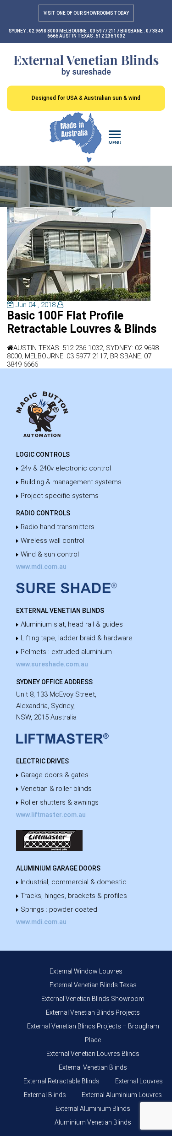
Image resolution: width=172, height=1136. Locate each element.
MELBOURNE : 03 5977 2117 (89, 30)
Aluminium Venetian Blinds (93, 1122)
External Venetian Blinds (93, 1067)
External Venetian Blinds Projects (93, 1012)
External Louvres (139, 1081)
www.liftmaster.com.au (51, 814)
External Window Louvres (86, 971)
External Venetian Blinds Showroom (92, 998)
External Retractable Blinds (61, 1081)
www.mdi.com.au (41, 566)
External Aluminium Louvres (122, 1094)
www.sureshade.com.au (52, 664)
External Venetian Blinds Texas (93, 985)
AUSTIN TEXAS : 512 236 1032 (92, 35)
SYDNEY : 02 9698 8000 (33, 30)
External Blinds (45, 1094)
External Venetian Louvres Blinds (92, 1053)
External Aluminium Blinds (92, 1108)
